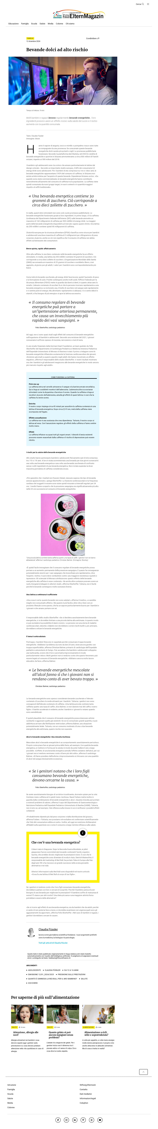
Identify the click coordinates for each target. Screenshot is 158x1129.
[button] (92, 38)
